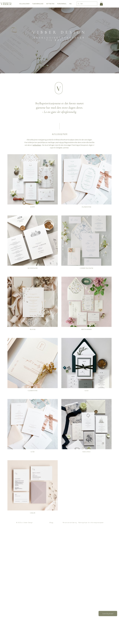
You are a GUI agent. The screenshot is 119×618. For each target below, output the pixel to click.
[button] (101, 4)
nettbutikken (37, 145)
